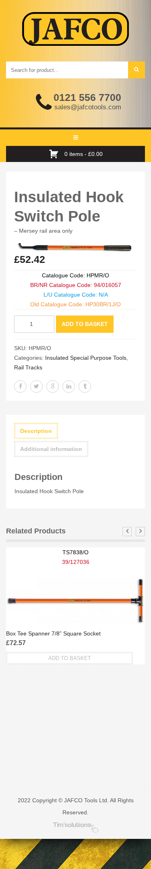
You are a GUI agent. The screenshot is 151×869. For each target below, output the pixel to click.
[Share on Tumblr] (85, 386)
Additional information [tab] (51, 449)
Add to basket (85, 324)
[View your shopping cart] (56, 154)
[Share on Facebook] (20, 386)
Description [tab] (36, 431)
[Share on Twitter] (36, 386)
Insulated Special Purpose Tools (85, 358)
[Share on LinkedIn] (68, 386)
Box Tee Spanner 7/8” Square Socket (53, 633)
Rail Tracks (28, 367)
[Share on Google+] (52, 386)
